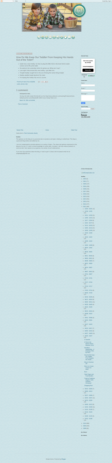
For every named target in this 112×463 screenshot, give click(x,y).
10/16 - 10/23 (88, 237)
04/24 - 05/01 (88, 320)
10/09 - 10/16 (88, 241)
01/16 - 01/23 (88, 412)
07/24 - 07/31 (88, 278)
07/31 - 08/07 (88, 274)
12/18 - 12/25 (88, 211)
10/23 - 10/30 (88, 233)
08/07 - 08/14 (89, 271)
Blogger (63, 459)
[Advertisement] (46, 117)
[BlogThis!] (43, 82)
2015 (84, 196)
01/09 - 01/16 (89, 416)
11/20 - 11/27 (88, 223)
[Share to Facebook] (46, 82)
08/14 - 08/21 (88, 267)
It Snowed (87, 339)
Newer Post (20, 130)
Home (47, 130)
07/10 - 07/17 (88, 286)
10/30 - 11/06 (88, 230)
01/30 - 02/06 (89, 407)
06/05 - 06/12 (89, 302)
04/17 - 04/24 (88, 324)
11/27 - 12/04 (88, 220)
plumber (23, 84)
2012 (84, 204)
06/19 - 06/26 (89, 297)
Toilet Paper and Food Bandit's (88, 375)
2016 (84, 194)
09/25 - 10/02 (88, 247)
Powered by (84, 75)
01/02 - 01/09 (88, 418)
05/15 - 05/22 (89, 311)
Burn (85, 372)
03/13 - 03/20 (89, 388)
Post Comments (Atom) (31, 133)
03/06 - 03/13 (88, 391)
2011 (84, 206)
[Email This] (41, 82)
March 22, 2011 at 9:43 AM (27, 100)
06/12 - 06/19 (89, 299)
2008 (84, 428)
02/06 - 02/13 (89, 404)
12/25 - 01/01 (89, 208)
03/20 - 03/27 (88, 336)
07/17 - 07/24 (88, 282)
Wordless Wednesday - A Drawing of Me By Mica (89, 350)
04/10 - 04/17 (89, 328)
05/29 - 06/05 (89, 304)
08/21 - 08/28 (88, 263)
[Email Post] (38, 81)
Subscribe (88, 70)
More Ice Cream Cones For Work (89, 367)
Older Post (74, 130)
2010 (84, 423)
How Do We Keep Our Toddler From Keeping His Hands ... (89, 357)
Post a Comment (23, 104)
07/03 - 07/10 (89, 290)
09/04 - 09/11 (88, 258)
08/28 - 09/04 (89, 261)
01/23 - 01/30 (89, 409)
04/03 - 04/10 (89, 331)
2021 (84, 181)
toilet (26, 84)
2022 (84, 179)
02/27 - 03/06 (89, 395)
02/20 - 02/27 (89, 398)
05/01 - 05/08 (89, 317)
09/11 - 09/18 (88, 256)
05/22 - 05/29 (88, 307)
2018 (84, 189)
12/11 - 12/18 (88, 215)
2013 (84, 201)
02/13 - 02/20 (88, 400)
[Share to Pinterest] (47, 82)
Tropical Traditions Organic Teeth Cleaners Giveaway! (89, 381)
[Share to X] (44, 82)
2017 (84, 191)
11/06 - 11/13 (88, 228)
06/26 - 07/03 (88, 293)
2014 (84, 199)
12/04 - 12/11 (88, 218)
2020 (84, 184)
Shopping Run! (88, 385)
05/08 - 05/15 (88, 313)
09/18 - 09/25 (88, 252)
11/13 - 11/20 (88, 225)
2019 (84, 186)
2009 (84, 426)
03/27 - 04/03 (89, 333)
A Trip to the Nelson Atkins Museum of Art (89, 343)
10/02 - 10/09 (89, 245)
